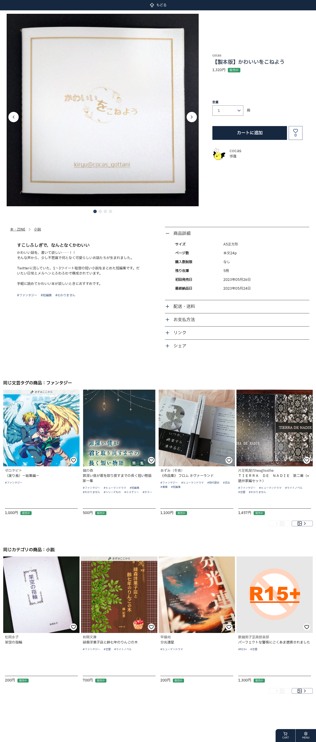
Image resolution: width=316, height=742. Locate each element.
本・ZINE (17, 229)
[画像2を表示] (100, 211)
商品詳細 (182, 234)
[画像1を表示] (95, 211)
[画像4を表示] (110, 211)
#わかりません (65, 295)
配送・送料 (184, 307)
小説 (37, 229)
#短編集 (46, 295)
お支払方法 (184, 320)
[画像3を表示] (105, 211)
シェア (179, 346)
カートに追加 (250, 133)
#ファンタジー (27, 295)
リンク (179, 333)
